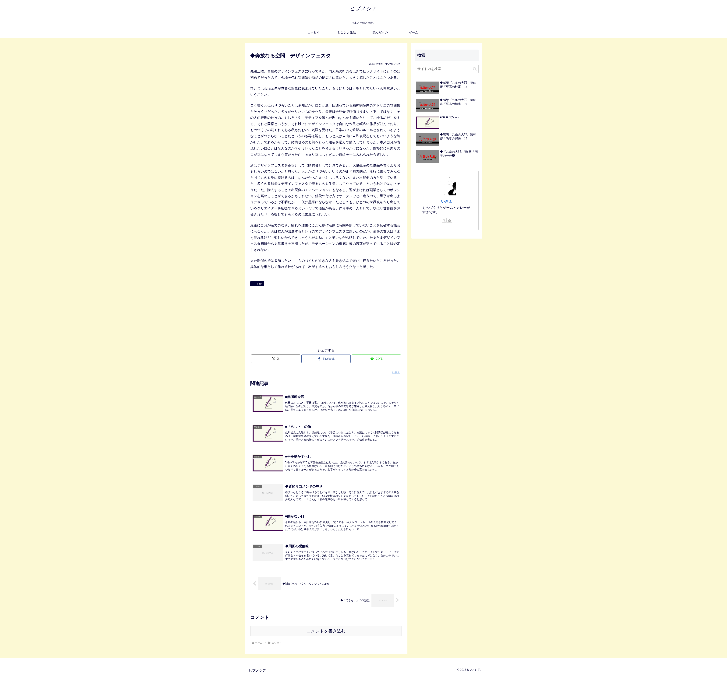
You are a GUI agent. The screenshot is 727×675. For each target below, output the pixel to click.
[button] (474, 69)
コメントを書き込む (326, 631)
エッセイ (258, 283)
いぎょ (446, 201)
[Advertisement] (326, 316)
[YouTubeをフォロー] (449, 220)
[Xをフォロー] (444, 220)
